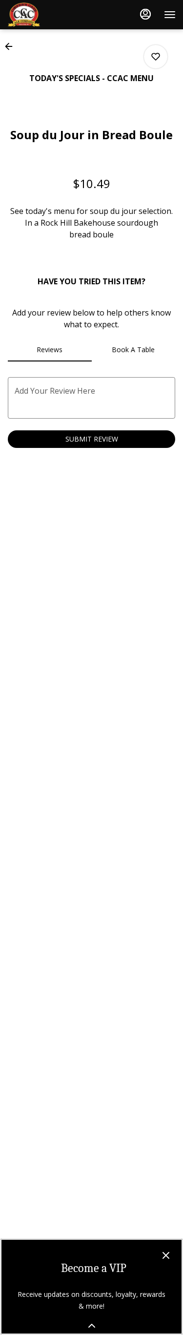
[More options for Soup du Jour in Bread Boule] (155, 56)
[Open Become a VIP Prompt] (92, 1326)
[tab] (50, 349)
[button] (11, 46)
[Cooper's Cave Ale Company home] (51, 14)
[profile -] (145, 14)
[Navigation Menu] (170, 14)
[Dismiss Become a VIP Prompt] (166, 1255)
